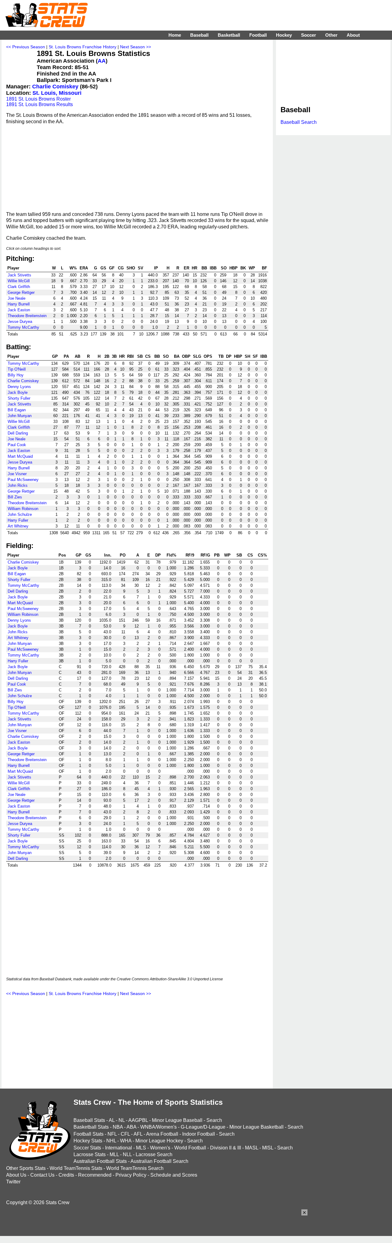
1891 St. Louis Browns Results (39, 104)
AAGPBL (138, 1120)
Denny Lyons (19, 386)
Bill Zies (15, 497)
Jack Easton (19, 310)
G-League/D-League (203, 1127)
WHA (125, 1140)
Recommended (94, 1175)
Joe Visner (17, 474)
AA (102, 61)
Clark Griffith (19, 286)
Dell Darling (18, 433)
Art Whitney (18, 526)
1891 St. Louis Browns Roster (38, 99)
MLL (114, 1154)
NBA (118, 1127)
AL (112, 1120)
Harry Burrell (19, 304)
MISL (267, 1147)
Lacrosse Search (154, 1154)
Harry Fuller (18, 520)
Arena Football (162, 1134)
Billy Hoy (16, 375)
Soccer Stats (87, 1147)
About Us (16, 1175)
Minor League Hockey (159, 1140)
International (118, 1147)
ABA (131, 1127)
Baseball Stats (89, 1120)
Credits (66, 1175)
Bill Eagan (17, 410)
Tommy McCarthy (23, 327)
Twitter (13, 1181)
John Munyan (20, 415)
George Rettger (21, 292)
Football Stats (89, 1134)
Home (174, 35)
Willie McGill (19, 281)
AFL (138, 1134)
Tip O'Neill (17, 369)
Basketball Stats (91, 1127)
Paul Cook (17, 444)
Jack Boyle (18, 392)
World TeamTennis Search (135, 1168)
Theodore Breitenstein (27, 315)
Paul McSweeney (23, 479)
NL (122, 1120)
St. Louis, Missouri (56, 93)
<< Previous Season (25, 46)
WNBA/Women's (158, 1127)
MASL (251, 1147)
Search (214, 1120)
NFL (112, 1134)
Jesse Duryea (20, 321)
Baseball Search (299, 122)
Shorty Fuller (19, 398)
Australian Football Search (159, 1161)
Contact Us (42, 1175)
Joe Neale (16, 298)
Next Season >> (135, 46)
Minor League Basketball (256, 1127)
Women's (160, 1147)
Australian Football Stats (100, 1161)
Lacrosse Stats (90, 1154)
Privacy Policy (130, 1175)
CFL (125, 1134)
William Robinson (23, 508)
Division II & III (225, 1147)
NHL (111, 1140)
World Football (190, 1147)
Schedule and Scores (173, 1175)
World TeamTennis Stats (76, 1168)
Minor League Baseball (177, 1120)
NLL (127, 1154)
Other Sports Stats (26, 1168)
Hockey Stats (88, 1140)
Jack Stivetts (19, 275)
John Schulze (20, 514)
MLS (141, 1147)
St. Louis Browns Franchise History (82, 46)
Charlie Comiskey (55, 86)
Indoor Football (198, 1134)
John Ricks (18, 485)
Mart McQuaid (20, 456)
